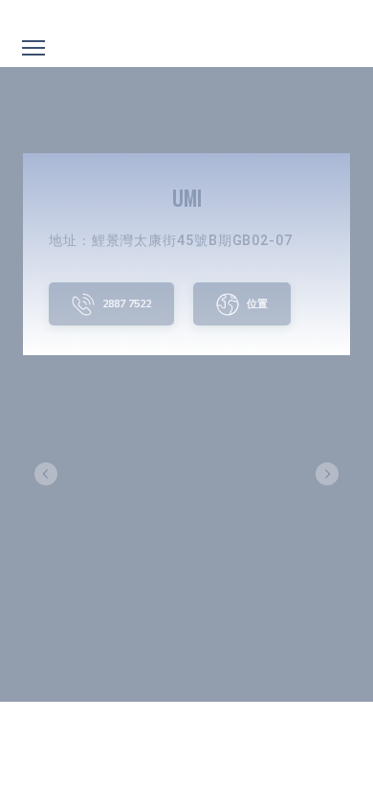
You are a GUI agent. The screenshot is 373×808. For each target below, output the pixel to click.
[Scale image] (186, 473)
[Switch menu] (33, 48)
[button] (111, 303)
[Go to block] (187, 16)
